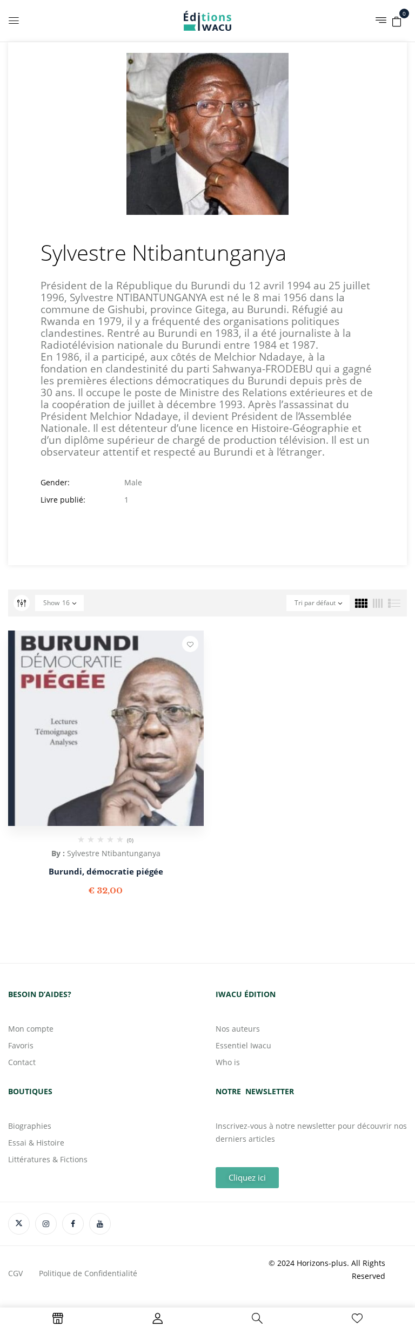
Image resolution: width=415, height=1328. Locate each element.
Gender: (55, 482)
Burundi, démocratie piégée (106, 871)
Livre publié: (63, 499)
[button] (396, 20)
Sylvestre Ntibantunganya (113, 853)
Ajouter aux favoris (190, 644)
